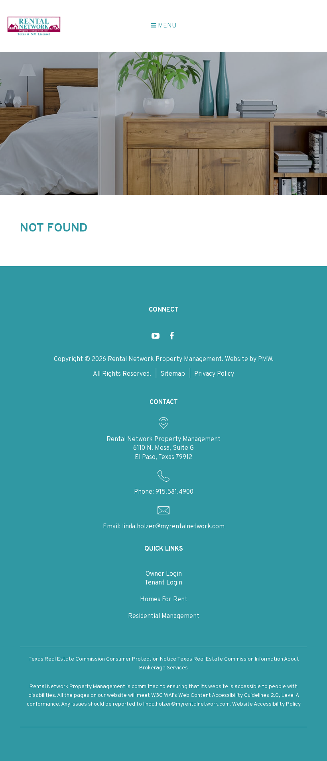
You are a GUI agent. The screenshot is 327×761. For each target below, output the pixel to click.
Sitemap (172, 374)
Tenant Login (163, 583)
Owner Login (164, 574)
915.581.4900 (174, 492)
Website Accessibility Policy (266, 704)
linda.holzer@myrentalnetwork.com (173, 527)
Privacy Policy (214, 374)
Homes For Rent (163, 600)
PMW (265, 359)
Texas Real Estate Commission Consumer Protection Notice (102, 659)
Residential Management (163, 616)
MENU (166, 26)
